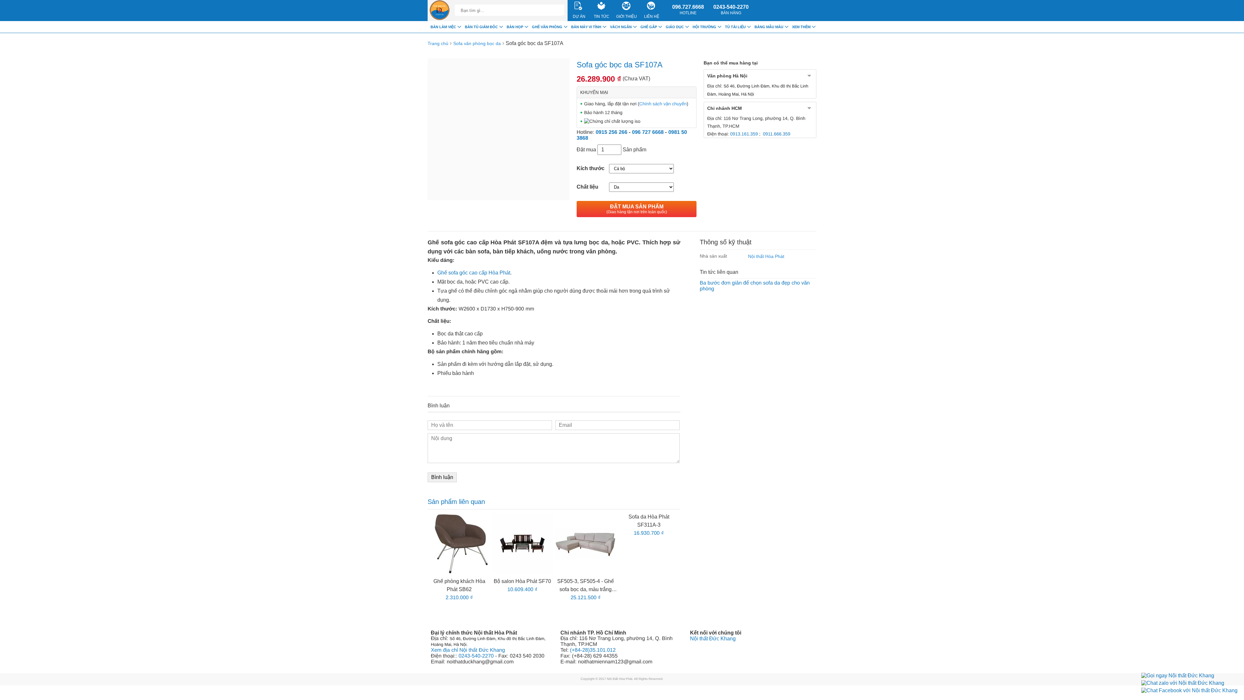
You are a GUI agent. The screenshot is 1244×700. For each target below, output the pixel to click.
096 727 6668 (648, 132)
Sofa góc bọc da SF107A (534, 43)
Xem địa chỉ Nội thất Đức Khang (468, 650)
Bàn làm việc (443, 27)
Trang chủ (438, 43)
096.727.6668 (688, 9)
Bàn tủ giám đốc (481, 27)
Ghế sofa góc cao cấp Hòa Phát (473, 272)
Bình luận (442, 477)
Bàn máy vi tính (586, 27)
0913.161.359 (744, 133)
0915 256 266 (612, 132)
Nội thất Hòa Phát (766, 256)
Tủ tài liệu (735, 27)
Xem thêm (801, 27)
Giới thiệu (626, 16)
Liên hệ (651, 16)
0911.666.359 (776, 133)
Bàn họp (515, 27)
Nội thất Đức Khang (713, 638)
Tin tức (601, 16)
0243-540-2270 (731, 9)
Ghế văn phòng (547, 27)
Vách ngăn (621, 27)
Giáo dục (675, 27)
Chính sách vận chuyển (662, 103)
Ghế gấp (648, 27)
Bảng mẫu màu (768, 27)
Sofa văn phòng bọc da (477, 43)
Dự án (579, 16)
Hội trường (704, 27)
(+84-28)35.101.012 (593, 650)
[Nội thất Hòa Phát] (440, 10)
